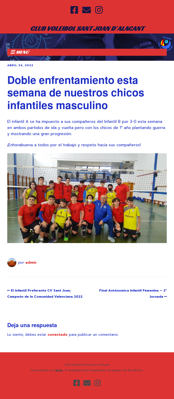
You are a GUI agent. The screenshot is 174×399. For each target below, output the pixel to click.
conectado (58, 334)
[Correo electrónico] (86, 10)
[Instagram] (99, 10)
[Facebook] (74, 10)
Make (59, 370)
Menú (22, 52)
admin (30, 262)
